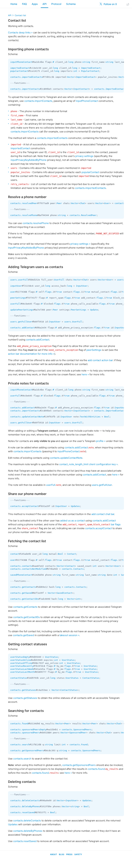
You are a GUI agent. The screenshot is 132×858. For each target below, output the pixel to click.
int (75, 71)
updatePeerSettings (21, 310)
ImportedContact (90, 68)
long (70, 62)
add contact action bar (100, 360)
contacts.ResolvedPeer (83, 215)
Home (13, 3)
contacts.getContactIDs (24, 599)
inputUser (16, 286)
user (12, 292)
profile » (100, 441)
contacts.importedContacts (26, 77)
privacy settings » (80, 243)
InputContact (81, 89)
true (59, 292)
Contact (71, 554)
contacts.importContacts (25, 89)
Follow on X (110, 4)
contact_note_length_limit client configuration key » (88, 464)
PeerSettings (78, 310)
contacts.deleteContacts (25, 800)
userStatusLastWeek (21, 669)
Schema (71, 3)
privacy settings (84, 156)
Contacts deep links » (20, 32)
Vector (71, 77)
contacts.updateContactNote (27, 416)
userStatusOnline (20, 660)
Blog (61, 854)
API (44, 3)
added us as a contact (72, 520)
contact (14, 554)
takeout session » (69, 635)
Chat (82, 203)
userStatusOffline (21, 663)
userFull (15, 304)
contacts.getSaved (21, 593)
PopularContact (90, 71)
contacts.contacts (21, 566)
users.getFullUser (21, 321)
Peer (59, 203)
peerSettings (18, 298)
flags (48, 292)
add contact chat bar (102, 514)
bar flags (116, 524)
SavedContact (64, 593)
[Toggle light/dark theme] (127, 4)
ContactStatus (90, 678)
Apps (35, 3)
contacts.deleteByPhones (25, 806)
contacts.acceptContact (24, 506)
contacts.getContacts (23, 587)
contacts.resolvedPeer (23, 203)
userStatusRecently (21, 666)
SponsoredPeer (78, 732)
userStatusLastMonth (22, 672)
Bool (106, 416)
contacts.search (20, 744)
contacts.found (19, 723)
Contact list (20, 15)
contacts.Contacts (73, 569)
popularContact (19, 71)
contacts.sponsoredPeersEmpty (28, 729)
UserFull (59, 280)
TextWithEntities (90, 416)
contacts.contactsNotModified (28, 569)
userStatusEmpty (20, 657)
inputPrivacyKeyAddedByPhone (29, 159)
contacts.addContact (22, 327)
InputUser (82, 286)
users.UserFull (73, 321)
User (106, 203)
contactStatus (18, 678)
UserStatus (51, 657)
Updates (75, 506)
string (86, 62)
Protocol (56, 3)
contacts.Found (79, 744)
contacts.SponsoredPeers (76, 729)
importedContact (20, 68)
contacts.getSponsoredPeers (27, 750)
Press (69, 854)
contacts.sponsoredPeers (25, 732)
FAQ (24, 3)
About (53, 854)
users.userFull (19, 280)
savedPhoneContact (21, 575)
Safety (78, 854)
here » (85, 374)
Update (94, 310)
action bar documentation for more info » (31, 353)
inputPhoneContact (21, 62)
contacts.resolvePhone (23, 215)
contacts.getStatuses (23, 690)
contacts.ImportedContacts (110, 89)
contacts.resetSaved (22, 812)
